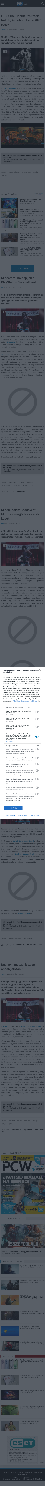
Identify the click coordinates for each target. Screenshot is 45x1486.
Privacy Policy (34, 815)
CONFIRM (13, 808)
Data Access (22, 815)
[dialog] (22, 743)
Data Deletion (10, 815)
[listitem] (22, 707)
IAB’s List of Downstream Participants (25, 701)
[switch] (37, 712)
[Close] (41, 671)
